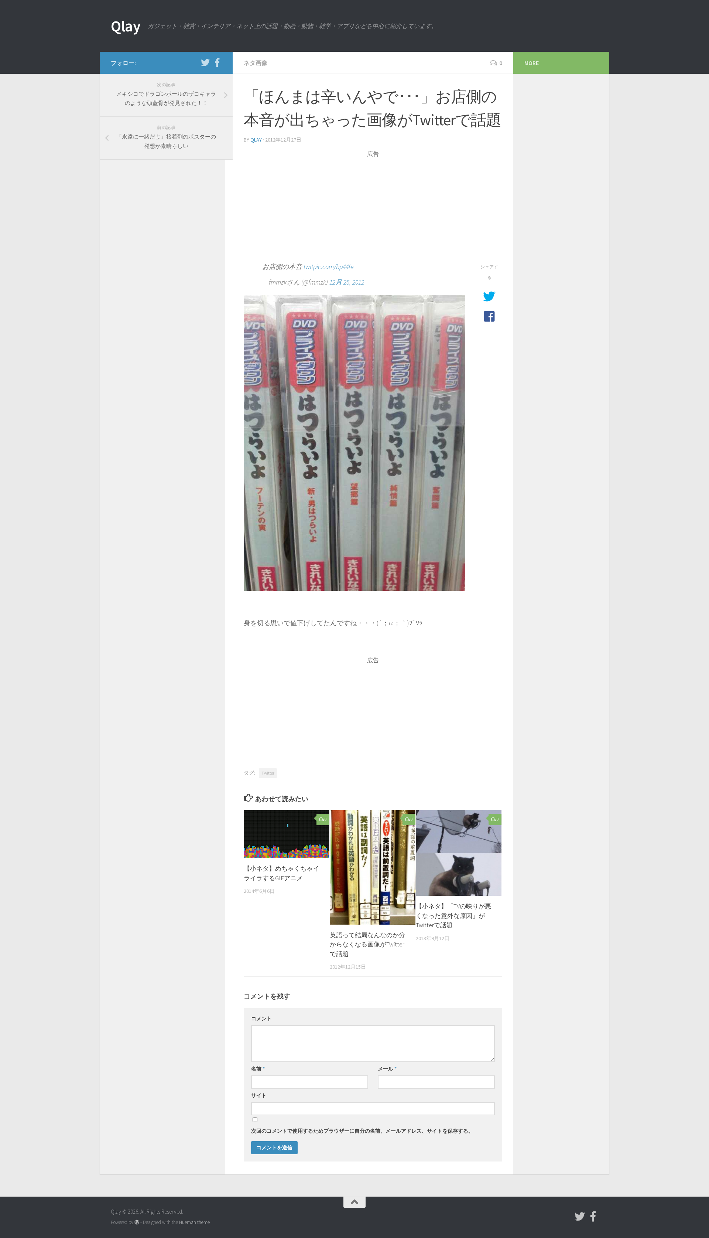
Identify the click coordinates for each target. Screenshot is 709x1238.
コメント (261, 1018)
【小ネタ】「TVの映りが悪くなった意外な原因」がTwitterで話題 (453, 915)
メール (387, 1068)
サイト (259, 1095)
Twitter (267, 773)
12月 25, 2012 (346, 282)
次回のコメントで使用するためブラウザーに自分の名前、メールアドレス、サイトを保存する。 (362, 1131)
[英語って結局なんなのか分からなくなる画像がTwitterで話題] (372, 867)
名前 (258, 1068)
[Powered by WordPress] (136, 1222)
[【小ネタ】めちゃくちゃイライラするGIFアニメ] (286, 834)
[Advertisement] (373, 210)
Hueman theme (194, 1222)
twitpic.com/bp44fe (328, 266)
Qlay (125, 25)
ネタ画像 (255, 63)
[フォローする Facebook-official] (217, 62)
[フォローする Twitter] (205, 62)
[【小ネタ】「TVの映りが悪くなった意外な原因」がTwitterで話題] (458, 853)
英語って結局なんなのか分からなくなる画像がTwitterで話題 (367, 944)
